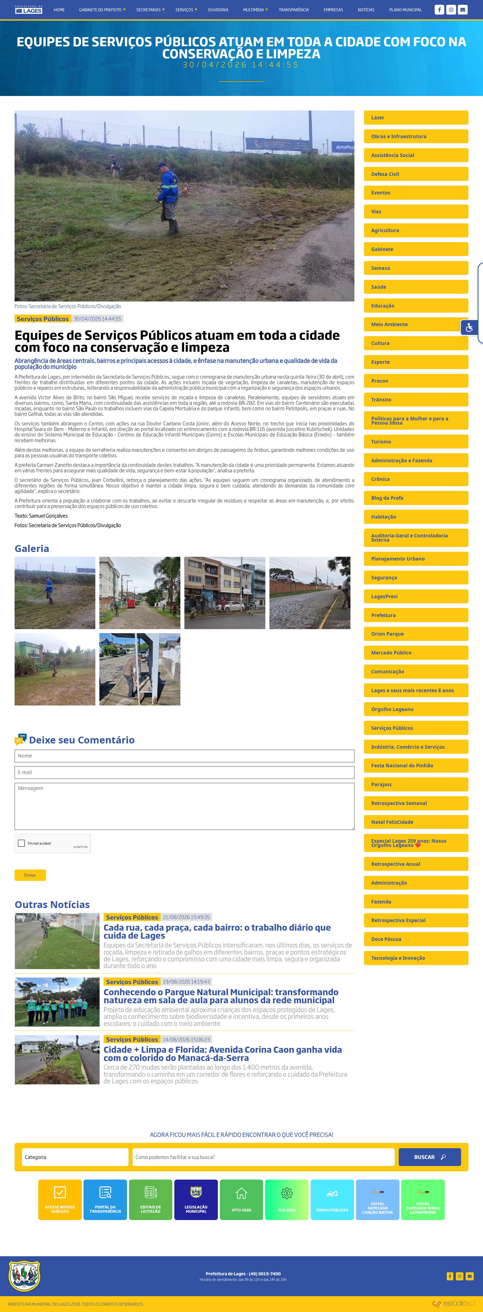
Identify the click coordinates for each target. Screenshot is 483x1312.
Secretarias (148, 10)
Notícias (366, 10)
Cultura (380, 343)
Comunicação (387, 671)
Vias (376, 211)
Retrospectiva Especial (398, 920)
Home (59, 10)
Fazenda (381, 901)
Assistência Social (392, 155)
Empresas (333, 10)
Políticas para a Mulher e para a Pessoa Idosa (410, 420)
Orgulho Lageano (392, 709)
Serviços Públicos (392, 728)
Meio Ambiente (389, 324)
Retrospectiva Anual (395, 864)
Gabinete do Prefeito (100, 10)
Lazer (377, 117)
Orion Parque (387, 633)
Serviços (184, 10)
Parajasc (381, 784)
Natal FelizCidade (392, 822)
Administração (389, 882)
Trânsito (381, 399)
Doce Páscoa (386, 939)
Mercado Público (391, 652)
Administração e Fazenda (401, 460)
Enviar (30, 875)
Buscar (424, 1156)
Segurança (384, 577)
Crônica (380, 479)
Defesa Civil (385, 174)
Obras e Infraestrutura (399, 136)
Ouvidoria (218, 10)
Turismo (381, 441)
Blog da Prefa (387, 497)
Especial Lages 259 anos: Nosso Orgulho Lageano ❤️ (409, 842)
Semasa (380, 268)
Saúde (378, 286)
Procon (379, 380)
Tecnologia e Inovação (398, 957)
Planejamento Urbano (398, 558)
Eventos (380, 192)
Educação (382, 305)
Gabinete (382, 249)
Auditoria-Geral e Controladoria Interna (409, 537)
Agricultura (385, 230)
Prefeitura (383, 615)
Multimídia (253, 10)
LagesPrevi (384, 596)
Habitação (383, 516)
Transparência (294, 10)
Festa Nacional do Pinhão (402, 765)
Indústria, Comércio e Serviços (408, 746)
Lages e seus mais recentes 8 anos (412, 690)
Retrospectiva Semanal (399, 803)
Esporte (380, 362)
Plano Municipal (405, 10)
